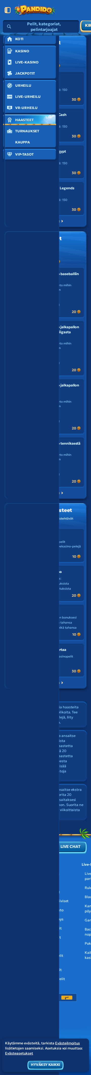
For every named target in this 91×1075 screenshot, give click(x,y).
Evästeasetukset (19, 1053)
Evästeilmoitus (67, 1043)
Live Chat (70, 846)
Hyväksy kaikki (45, 1064)
